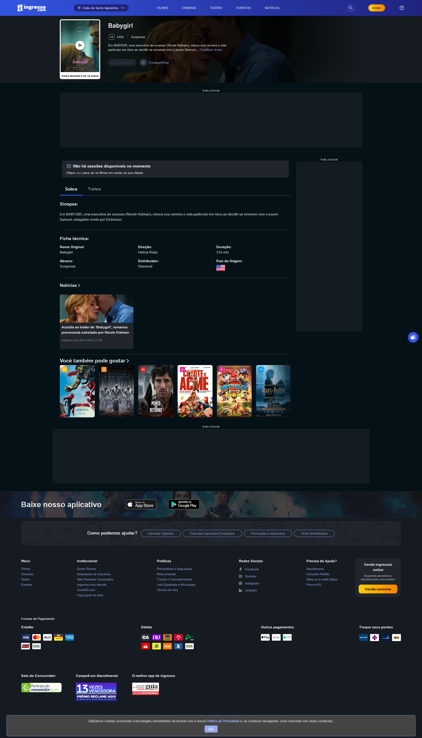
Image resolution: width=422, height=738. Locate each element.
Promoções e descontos (268, 533)
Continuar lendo (211, 50)
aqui (79, 173)
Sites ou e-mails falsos (322, 579)
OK (211, 729)
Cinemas (189, 8)
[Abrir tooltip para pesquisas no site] (350, 7)
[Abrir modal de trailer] (80, 46)
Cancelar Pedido (317, 574)
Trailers (94, 188)
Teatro (216, 8)
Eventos (243, 8)
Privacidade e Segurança (174, 569)
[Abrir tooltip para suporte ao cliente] (401, 8)
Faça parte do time (90, 595)
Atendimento (315, 569)
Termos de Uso (167, 590)
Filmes (162, 8)
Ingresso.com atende (91, 584)
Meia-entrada (166, 574)
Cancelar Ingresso (161, 533)
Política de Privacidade (223, 721)
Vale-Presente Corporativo (95, 579)
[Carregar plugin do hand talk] (413, 337)
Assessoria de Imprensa (94, 574)
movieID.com (86, 590)
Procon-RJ (313, 584)
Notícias (272, 8)
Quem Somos (86, 569)
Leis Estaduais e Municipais (176, 584)
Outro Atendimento (314, 533)
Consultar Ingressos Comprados (212, 533)
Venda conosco (378, 589)
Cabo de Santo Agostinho (100, 8)
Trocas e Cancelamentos (174, 579)
